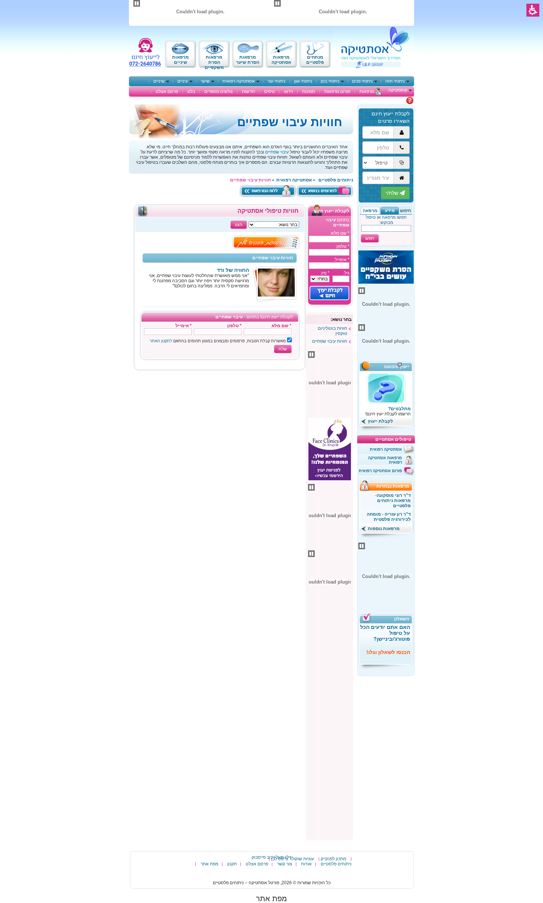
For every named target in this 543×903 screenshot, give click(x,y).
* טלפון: (342, 246)
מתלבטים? (399, 408)
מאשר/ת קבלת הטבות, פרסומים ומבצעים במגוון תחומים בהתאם (218, 341)
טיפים (269, 91)
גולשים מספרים (218, 91)
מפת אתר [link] (271, 899)
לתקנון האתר (161, 341)
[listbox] (319, 279)
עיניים (182, 81)
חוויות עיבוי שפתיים (329, 341)
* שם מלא (281, 325)
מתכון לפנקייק (333, 858)
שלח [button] (283, 349)
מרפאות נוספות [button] (383, 528)
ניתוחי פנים (362, 81)
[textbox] (329, 239)
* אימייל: (341, 259)
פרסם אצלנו (167, 91)
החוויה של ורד (233, 270)
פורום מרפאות (337, 91)
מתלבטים (397, 100)
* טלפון (234, 325)
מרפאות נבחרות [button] (395, 486)
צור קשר (284, 863)
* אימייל (183, 325)
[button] (389, 210)
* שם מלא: (339, 233)
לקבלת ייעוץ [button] (380, 421)
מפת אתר (209, 863)
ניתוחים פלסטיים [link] (335, 180)
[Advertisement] (329, 727)
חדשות (248, 91)
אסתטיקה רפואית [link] (294, 180)
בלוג (191, 91)
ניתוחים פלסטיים (336, 863)
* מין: (324, 273)
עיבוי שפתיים (277, 152)
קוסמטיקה (397, 90)
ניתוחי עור (276, 81)
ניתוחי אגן (303, 81)
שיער (205, 81)
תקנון (232, 863)
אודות (306, 863)
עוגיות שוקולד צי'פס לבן (292, 858)
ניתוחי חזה (395, 81)
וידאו (288, 91)
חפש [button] (369, 238)
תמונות (308, 91)
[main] (219, 287)
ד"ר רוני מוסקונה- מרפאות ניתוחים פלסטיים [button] (393, 500)
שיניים (159, 81)
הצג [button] (238, 224)
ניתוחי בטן (330, 81)
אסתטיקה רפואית (238, 81)
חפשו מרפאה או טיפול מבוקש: (386, 220)
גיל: (346, 273)
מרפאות (366, 91)
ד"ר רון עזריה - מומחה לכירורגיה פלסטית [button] (389, 517)
